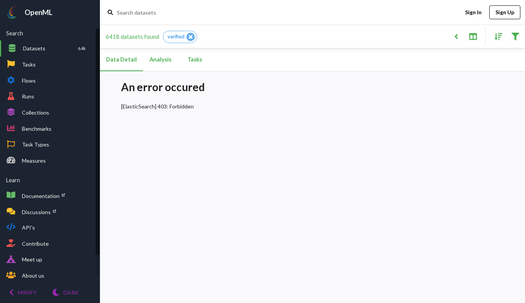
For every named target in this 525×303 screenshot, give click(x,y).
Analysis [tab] (160, 59)
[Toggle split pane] (473, 36)
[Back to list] (456, 36)
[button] (180, 37)
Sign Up (504, 12)
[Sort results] (496, 36)
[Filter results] (515, 36)
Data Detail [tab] (121, 59)
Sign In (473, 12)
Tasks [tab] (195, 59)
